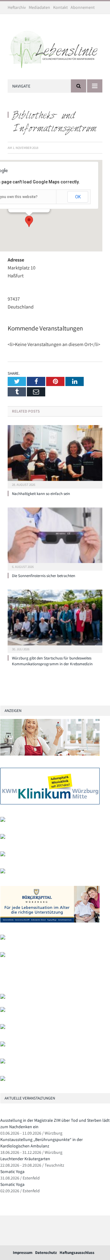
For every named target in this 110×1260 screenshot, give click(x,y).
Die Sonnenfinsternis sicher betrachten (43, 575)
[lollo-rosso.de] (2, 1010)
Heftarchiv (17, 7)
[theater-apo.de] (2, 955)
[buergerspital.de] (50, 921)
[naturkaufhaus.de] (2, 1062)
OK (78, 196)
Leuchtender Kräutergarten (25, 1158)
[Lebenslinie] (55, 48)
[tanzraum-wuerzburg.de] (2, 1027)
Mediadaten (39, 7)
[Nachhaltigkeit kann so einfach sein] (55, 456)
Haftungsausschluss (77, 1252)
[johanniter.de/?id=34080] (50, 754)
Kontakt (60, 7)
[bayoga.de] (2, 854)
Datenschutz (46, 1252)
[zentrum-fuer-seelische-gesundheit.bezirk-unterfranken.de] (2, 820)
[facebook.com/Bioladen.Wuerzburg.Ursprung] (2, 1045)
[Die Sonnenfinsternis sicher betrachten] (55, 538)
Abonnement (83, 7)
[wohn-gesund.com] (2, 837)
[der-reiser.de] (2, 872)
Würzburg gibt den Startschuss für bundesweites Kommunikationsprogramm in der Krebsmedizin (52, 660)
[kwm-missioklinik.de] (50, 803)
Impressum (22, 1252)
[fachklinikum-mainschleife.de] (2, 938)
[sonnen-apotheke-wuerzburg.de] (2, 1079)
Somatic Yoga (12, 1171)
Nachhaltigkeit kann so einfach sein (41, 493)
